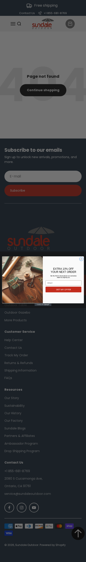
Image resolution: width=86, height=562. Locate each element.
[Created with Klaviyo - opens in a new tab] (43, 304)
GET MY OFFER (63, 289)
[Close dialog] (81, 259)
